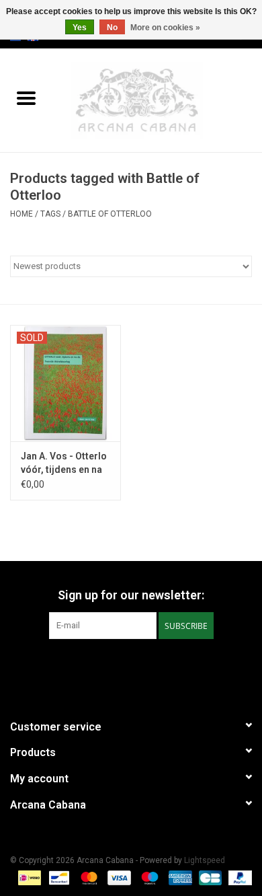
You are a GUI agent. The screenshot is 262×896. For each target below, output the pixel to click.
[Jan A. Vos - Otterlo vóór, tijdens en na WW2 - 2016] (65, 383)
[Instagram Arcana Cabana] (143, 666)
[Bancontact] (58, 877)
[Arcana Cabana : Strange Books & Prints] (157, 99)
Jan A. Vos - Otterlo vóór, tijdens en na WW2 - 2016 (64, 463)
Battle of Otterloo (110, 214)
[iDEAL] (28, 877)
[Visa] (118, 877)
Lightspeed (204, 860)
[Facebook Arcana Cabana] (119, 666)
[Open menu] (26, 97)
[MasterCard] (88, 877)
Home (21, 214)
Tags (50, 214)
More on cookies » (165, 27)
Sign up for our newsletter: (131, 595)
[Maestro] (148, 877)
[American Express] (179, 877)
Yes (80, 27)
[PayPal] (238, 877)
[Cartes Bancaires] (209, 877)
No (112, 27)
